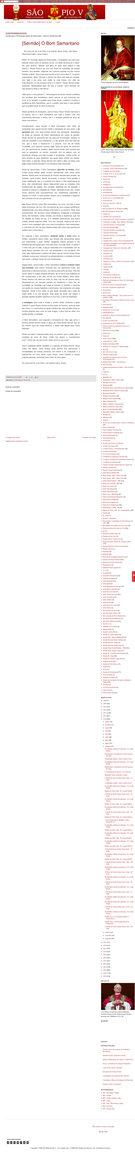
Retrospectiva (107, 565)
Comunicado (107, 251)
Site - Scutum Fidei (109, 1109)
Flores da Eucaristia (109, 330)
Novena (105, 440)
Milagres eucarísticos (109, 396)
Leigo (104, 372)
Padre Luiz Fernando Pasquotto (112, 497)
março (107, 728)
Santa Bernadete (108, 581)
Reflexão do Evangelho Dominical (113, 557)
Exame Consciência (109, 320)
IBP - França (107, 1101)
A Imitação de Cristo (109, 171)
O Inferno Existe (108, 451)
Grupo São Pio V (108, 341)
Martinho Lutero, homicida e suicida (116, 775)
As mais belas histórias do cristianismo (115, 195)
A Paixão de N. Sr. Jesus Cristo (112, 174)
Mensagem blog (108, 393)
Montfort (105, 414)
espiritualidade (107, 312)
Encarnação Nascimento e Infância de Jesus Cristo (118, 300)
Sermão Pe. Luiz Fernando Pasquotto (114, 653)
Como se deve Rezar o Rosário (112, 1068)
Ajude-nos (20, 22)
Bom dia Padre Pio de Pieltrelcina (113, 209)
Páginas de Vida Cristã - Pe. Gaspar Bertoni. (116, 510)
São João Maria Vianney (110, 613)
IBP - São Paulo (108, 1106)
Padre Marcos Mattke (109, 499)
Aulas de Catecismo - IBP (111, 203)
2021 (105, 961)
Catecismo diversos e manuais (112, 225)
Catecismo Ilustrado (109, 227)
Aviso (104, 206)
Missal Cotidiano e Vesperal (111, 404)
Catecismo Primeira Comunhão (112, 230)
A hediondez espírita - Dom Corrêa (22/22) (118, 783)
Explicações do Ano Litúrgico (112, 323)
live (104, 374)
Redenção (106, 551)
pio (104, 531)
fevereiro (108, 725)
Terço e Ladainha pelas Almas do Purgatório (116, 1063)
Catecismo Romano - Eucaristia (112, 235)
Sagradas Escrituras (109, 578)
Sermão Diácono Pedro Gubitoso (113, 640)
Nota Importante (108, 438)
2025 (105, 973)
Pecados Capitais (108, 518)
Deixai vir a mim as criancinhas (112, 285)
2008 (105, 700)
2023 (105, 967)
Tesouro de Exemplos (109, 672)
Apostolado (106, 192)
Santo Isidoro (107, 608)
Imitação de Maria (108, 354)
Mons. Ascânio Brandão (110, 409)
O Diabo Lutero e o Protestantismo (114, 449)
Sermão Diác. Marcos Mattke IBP (113, 637)
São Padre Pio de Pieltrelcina (112, 618)
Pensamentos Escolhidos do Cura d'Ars (115, 525)
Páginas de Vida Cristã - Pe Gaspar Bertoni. (118, 838)
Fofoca (105, 333)
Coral (104, 269)
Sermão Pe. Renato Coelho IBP (113, 659)
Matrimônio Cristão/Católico (112, 380)
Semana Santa (107, 629)
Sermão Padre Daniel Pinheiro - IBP (114, 648)
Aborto (105, 179)
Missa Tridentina (108, 401)
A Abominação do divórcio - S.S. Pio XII (118, 772)
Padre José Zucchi (108, 486)
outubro (107, 932)
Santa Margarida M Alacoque (112, 586)
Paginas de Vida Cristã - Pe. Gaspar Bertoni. (118, 830)
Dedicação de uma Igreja (110, 277)
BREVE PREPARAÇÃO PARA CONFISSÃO (118, 1059)
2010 (105, 707)
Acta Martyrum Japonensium (112, 187)
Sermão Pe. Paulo (108, 656)
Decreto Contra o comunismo (112, 1084)
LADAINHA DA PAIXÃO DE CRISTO (116, 1076)
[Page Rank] (103, 1132)
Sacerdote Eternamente (110, 575)
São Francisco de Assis (110, 610)
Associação (106, 200)
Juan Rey (106, 364)
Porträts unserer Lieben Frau (111, 539)
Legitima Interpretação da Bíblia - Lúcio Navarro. (118, 367)
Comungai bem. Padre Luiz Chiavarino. (115, 248)
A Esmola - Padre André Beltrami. (113, 168)
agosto (107, 743)
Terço (104, 669)
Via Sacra (106, 684)
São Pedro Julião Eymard (111, 621)
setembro (108, 746)
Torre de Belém (107, 675)
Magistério (106, 377)
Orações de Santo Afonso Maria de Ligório (116, 465)
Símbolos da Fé (107, 661)
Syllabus (105, 667)
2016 (105, 945)
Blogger (107, 1148)
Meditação (106, 385)
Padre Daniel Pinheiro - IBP (111, 481)
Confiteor (106, 264)
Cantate (105, 214)
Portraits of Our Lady (109, 536)
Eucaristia (106, 318)
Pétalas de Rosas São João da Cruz (114, 528)
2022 (105, 964)
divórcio (105, 293)
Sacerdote (106, 573)
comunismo (106, 253)
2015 (105, 942)
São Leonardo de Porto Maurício (113, 616)
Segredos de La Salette (110, 626)
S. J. (104, 570)
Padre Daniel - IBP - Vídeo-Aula (113, 478)
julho (107, 740)
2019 (105, 955)
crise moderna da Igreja (110, 275)
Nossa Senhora (107, 427)
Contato (57, 22)
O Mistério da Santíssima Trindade (113, 457)
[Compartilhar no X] (34, 377)
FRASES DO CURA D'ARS (112, 1072)
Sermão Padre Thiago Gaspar (112, 650)
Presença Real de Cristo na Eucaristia (114, 546)
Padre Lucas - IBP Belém (111, 494)
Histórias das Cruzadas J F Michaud (114, 346)
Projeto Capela (107, 549)
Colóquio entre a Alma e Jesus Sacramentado (117, 241)
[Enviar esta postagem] (26, 377)
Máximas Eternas (108, 382)
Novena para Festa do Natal (111, 443)
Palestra (105, 513)
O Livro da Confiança (110, 454)
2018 (105, 951)
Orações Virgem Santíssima (111, 470)
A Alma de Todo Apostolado (112, 166)
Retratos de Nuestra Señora (111, 562)
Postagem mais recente (13, 437)
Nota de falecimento (109, 435)
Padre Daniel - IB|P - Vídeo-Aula (113, 475)
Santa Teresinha (108, 597)
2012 (105, 713)
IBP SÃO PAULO (109, 352)
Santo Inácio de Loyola (110, 605)
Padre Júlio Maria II (109, 491)
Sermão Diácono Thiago (110, 642)
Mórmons (106, 417)
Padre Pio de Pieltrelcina (110, 505)
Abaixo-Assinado (108, 176)
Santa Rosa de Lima (109, 592)
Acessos (105, 182)
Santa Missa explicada (110, 589)
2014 (105, 719)
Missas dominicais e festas (111, 406)
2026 (105, 976)
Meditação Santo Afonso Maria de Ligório (116, 388)
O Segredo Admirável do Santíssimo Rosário (117, 459)
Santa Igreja (106, 583)
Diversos (105, 290)
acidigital (105, 184)
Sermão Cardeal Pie (109, 632)
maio (107, 734)
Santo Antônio (107, 600)
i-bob (93, 1148)
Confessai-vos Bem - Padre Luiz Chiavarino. (117, 261)
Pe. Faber (106, 515)
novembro (108, 935)
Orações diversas (108, 467)
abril (106, 731)
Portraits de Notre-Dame (110, 533)
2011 (105, 710)
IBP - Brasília (107, 1095)
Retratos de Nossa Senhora (111, 559)
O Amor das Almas (109, 446)
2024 (105, 970)
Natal (104, 420)
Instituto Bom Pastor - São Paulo (113, 362)
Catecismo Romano (109, 233)
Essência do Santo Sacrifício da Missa (114, 315)
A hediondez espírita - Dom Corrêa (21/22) (118, 759)
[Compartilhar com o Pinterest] (37, 377)
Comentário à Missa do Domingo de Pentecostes (118, 1080)
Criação (105, 272)
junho (107, 737)
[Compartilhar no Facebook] (36, 377)
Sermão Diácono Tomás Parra (22, 380)
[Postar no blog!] (32, 377)
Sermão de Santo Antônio (111, 634)
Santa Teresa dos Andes (110, 594)
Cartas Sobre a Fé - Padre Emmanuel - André (117, 219)
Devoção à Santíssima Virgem (112, 287)
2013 (105, 716)
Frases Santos (107, 338)
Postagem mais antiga (89, 437)
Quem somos (10, 22)
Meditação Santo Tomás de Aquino (114, 390)
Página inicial (51, 437)
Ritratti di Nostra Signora (110, 567)
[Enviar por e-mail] (30, 377)
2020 (105, 958)
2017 (105, 948)
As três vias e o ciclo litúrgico (112, 198)
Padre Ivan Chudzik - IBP (111, 483)
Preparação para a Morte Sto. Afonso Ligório (117, 541)
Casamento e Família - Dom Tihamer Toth (116, 222)
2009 (105, 703)
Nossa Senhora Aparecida (111, 430)
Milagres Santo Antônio (110, 398)
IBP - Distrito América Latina (112, 1098)
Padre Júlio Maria (108, 489)
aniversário (106, 190)
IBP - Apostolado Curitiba (111, 1093)
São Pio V (106, 624)
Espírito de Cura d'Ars (110, 310)
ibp (104, 349)
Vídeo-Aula (106, 690)
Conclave (106, 256)
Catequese (106, 238)
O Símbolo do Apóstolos (110, 462)
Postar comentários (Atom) (19, 441)
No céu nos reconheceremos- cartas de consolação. (118, 423)
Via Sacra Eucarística (109, 687)
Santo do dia (107, 602)
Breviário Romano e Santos (111, 211)
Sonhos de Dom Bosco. (110, 664)
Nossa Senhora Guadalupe (111, 432)
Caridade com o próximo (110, 216)
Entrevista (106, 304)
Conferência (106, 259)
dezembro (108, 938)
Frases (105, 336)
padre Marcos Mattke (109, 473)
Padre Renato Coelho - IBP (111, 507)
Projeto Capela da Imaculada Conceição (39, 22)
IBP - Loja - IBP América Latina (113, 1103)
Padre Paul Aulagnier (109, 502)
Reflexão (105, 554)
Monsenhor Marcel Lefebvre (112, 412)
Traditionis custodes (109, 677)
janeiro (107, 722)
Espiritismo (106, 307)
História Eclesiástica (109, 344)
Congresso (106, 267)
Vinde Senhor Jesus (109, 693)
